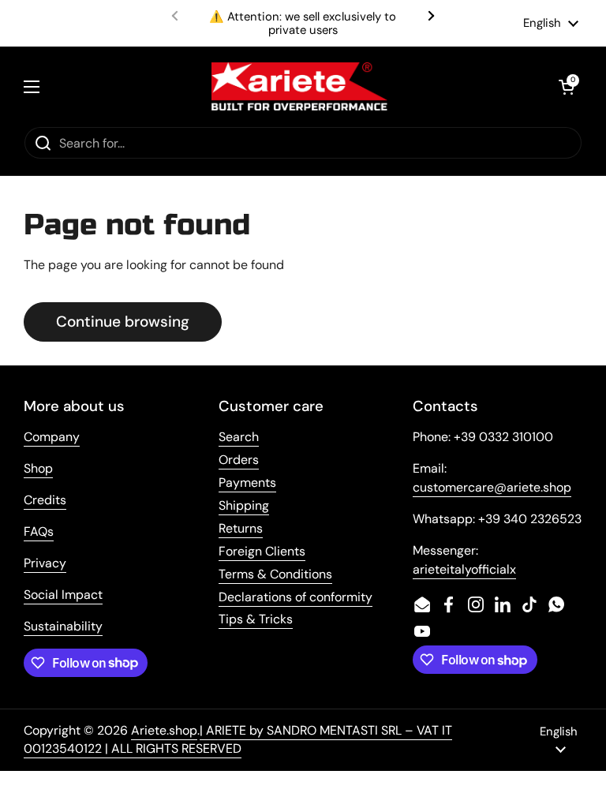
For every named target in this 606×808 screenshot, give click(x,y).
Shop (38, 468)
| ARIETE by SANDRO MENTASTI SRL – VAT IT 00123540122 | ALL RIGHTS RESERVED (238, 740)
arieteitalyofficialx (464, 569)
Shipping (244, 505)
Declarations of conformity (295, 597)
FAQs (39, 531)
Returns (241, 528)
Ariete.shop (164, 730)
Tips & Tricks (256, 619)
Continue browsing (122, 321)
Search (239, 436)
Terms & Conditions (275, 574)
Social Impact (63, 594)
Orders (239, 459)
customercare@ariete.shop (492, 487)
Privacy (45, 563)
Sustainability (63, 626)
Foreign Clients (262, 551)
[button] (566, 87)
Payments (247, 482)
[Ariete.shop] (299, 86)
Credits (45, 500)
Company (52, 436)
